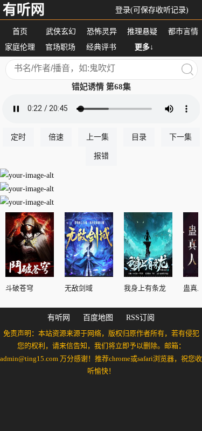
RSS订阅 (140, 318)
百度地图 (98, 318)
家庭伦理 (20, 47)
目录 (139, 137)
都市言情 (183, 31)
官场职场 (60, 47)
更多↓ (144, 47)
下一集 (180, 137)
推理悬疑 (142, 31)
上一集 (97, 137)
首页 (19, 31)
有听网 (24, 10)
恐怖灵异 (102, 31)
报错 (101, 156)
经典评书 (101, 47)
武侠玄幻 (61, 31)
